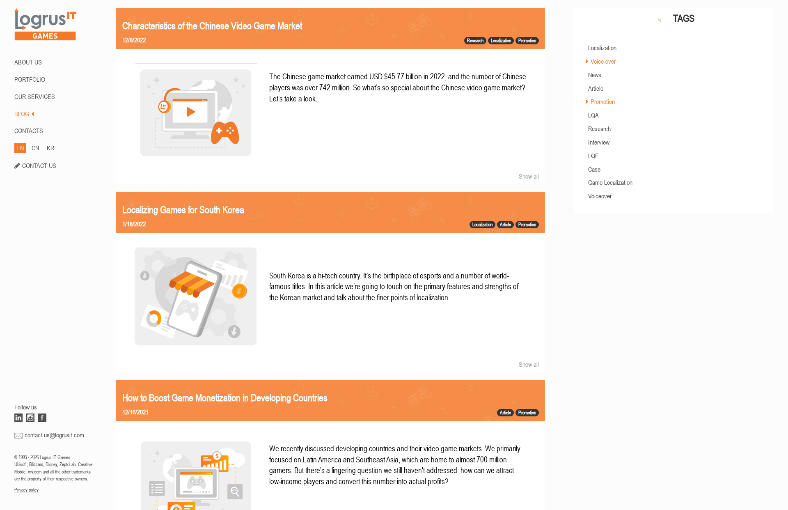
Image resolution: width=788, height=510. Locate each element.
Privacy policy (26, 490)
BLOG (21, 113)
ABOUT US (28, 62)
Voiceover (600, 196)
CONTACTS (28, 130)
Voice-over (603, 61)
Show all (529, 176)
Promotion (603, 101)
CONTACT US (39, 165)
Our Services (34, 96)
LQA (593, 115)
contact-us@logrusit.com (54, 435)
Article (595, 88)
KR (50, 148)
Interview (598, 142)
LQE (593, 155)
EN (20, 148)
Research (599, 128)
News (594, 74)
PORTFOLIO (29, 79)
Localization (602, 47)
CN (35, 148)
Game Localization (610, 182)
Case (594, 169)
